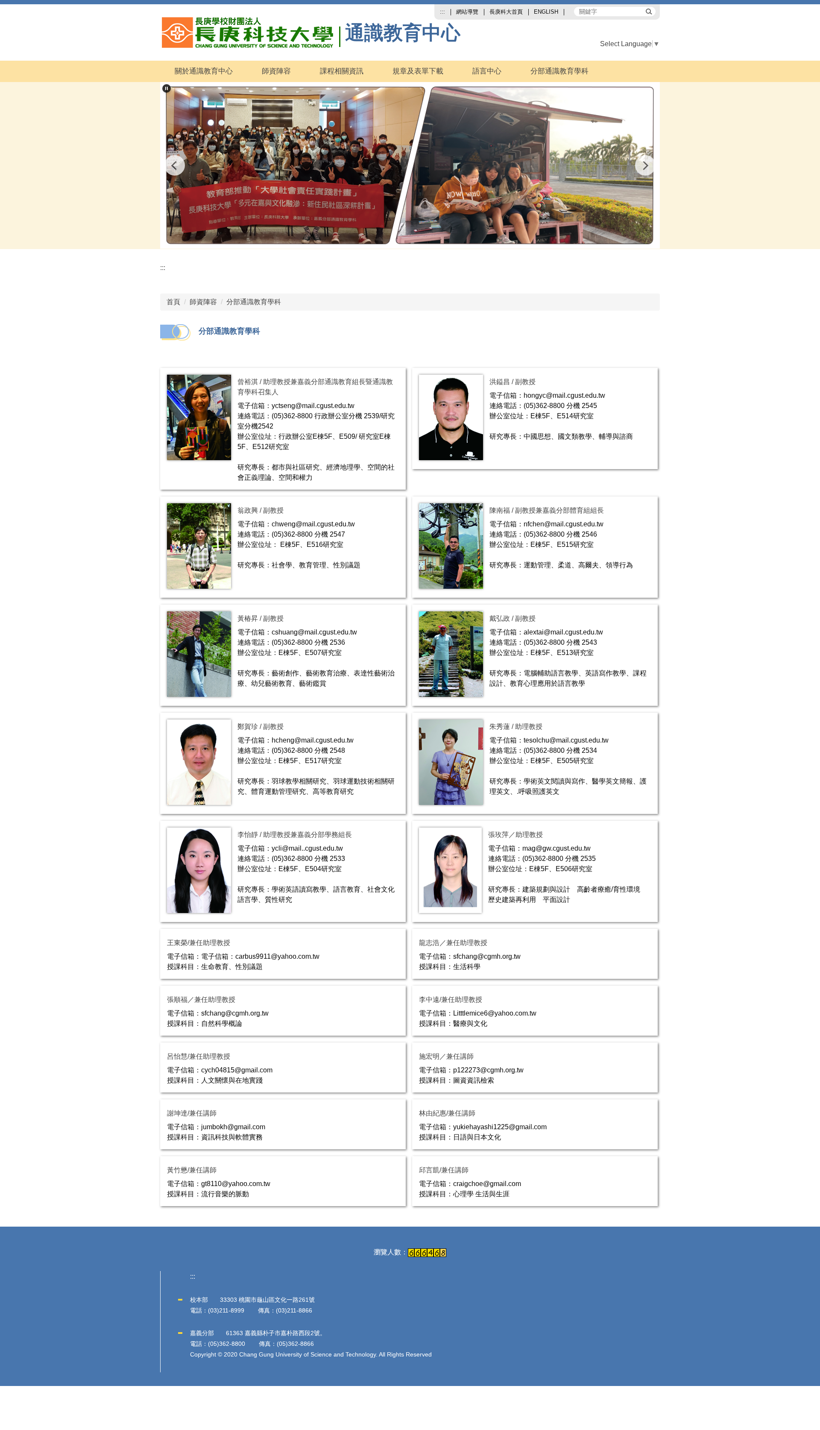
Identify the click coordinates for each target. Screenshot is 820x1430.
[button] (166, 88)
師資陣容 (203, 301)
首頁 (173, 301)
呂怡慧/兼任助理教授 (198, 1056)
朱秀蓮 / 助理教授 (515, 726)
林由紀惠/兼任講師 (447, 1113)
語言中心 (486, 71)
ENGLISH (546, 12)
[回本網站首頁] (251, 32)
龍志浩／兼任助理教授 (453, 942)
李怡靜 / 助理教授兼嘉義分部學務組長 (294, 834)
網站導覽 (467, 12)
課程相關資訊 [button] (341, 71)
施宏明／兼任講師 (446, 1056)
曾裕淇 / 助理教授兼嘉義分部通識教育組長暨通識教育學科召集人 (315, 387)
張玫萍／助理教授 (515, 834)
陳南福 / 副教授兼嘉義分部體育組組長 (546, 510)
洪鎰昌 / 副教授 (512, 381)
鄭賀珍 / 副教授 (260, 726)
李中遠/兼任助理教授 (450, 999)
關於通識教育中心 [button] (204, 71)
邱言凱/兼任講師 (444, 1170)
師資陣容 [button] (276, 71)
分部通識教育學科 (559, 71)
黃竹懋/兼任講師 (192, 1170)
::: (442, 12)
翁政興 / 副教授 (260, 510)
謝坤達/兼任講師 (192, 1113)
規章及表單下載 (417, 71)
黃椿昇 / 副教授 (260, 618)
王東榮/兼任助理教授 (198, 942)
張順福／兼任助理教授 (201, 999)
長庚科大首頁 (506, 12)
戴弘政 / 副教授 (512, 618)
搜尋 (648, 11)
